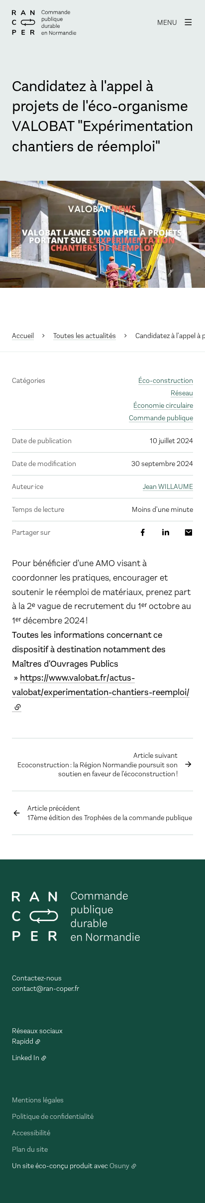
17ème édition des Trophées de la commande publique (109, 813)
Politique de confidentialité (53, 1116)
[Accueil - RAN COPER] (44, 22)
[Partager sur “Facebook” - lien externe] (142, 532)
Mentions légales (38, 1100)
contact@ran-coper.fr (45, 988)
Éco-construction (165, 380)
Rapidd (22, 1041)
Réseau (182, 393)
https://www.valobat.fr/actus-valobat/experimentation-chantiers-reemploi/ (101, 685)
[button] (102, 234)
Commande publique (161, 418)
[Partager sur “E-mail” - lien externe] (188, 532)
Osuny (119, 1166)
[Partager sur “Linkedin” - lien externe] (165, 532)
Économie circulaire (163, 405)
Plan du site (30, 1149)
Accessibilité (31, 1133)
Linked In (25, 1058)
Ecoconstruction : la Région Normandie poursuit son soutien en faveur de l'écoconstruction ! (97, 765)
